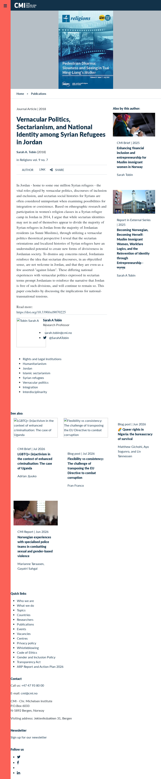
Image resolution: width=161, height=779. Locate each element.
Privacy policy (26, 643)
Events (21, 629)
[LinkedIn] (19, 773)
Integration (30, 387)
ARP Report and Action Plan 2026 (40, 666)
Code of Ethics (27, 652)
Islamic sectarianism (36, 373)
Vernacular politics (35, 382)
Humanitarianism (34, 363)
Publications (25, 624)
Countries (23, 615)
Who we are (25, 600)
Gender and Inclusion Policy (36, 657)
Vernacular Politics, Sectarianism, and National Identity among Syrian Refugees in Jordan (60, 130)
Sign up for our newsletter (29, 737)
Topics (21, 610)
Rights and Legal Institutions (42, 359)
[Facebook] (19, 762)
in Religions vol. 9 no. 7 (32, 159)
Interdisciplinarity (35, 392)
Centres (22, 638)
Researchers (25, 619)
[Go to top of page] (152, 771)
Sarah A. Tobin (26, 152)
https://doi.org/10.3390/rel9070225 (41, 312)
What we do (25, 605)
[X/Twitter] (19, 757)
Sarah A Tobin (52, 320)
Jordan (27, 368)
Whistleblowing (28, 647)
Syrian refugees (33, 377)
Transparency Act (29, 662)
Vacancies (24, 633)
